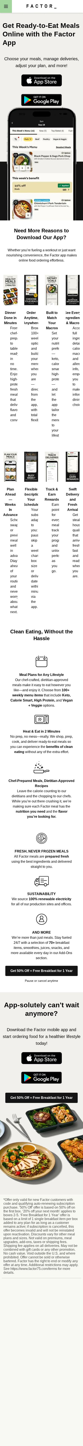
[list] (41, 353)
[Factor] (41, 6)
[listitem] (41, 678)
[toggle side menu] (6, 6)
